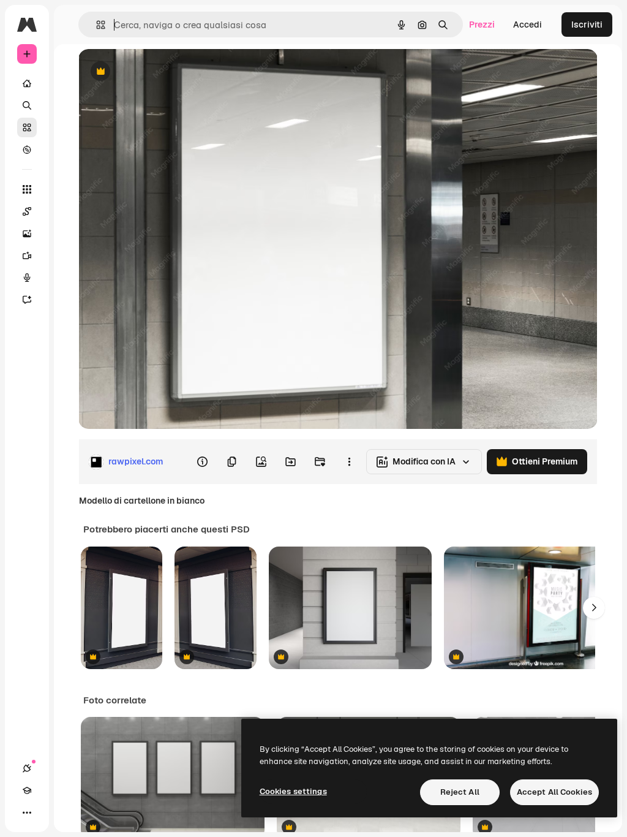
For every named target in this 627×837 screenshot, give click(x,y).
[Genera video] (27, 255)
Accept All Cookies (554, 792)
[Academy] (27, 790)
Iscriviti (587, 24)
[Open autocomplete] (96, 24)
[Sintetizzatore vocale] (27, 277)
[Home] (27, 83)
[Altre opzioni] (349, 462)
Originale (159, 72)
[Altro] (27, 812)
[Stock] (27, 127)
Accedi (527, 24)
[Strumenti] (27, 189)
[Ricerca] (27, 105)
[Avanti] (594, 608)
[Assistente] (27, 299)
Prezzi (482, 24)
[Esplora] (27, 149)
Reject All (459, 792)
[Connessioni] (27, 768)
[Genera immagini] (27, 233)
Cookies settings (293, 791)
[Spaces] (27, 211)
